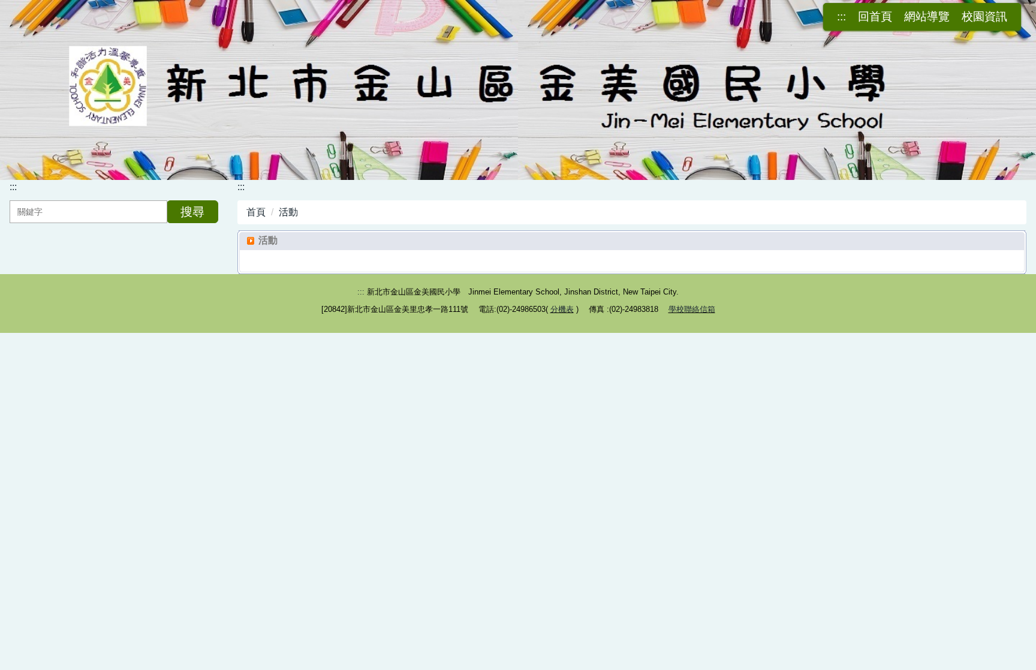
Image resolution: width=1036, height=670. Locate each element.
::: (841, 17)
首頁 (256, 212)
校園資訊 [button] (984, 17)
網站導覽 (927, 17)
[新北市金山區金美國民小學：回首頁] (518, 88)
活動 (288, 212)
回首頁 (875, 17)
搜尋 (192, 211)
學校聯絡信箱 (691, 309)
